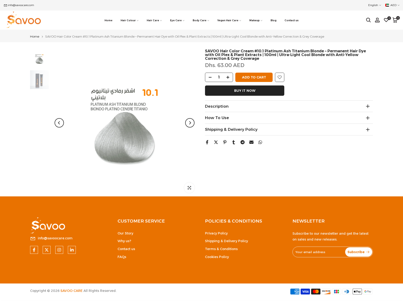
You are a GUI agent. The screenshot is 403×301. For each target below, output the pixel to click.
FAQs (122, 257)
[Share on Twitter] (216, 142)
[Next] (190, 122)
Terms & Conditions (221, 249)
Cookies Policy (217, 257)
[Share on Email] (251, 142)
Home (108, 20)
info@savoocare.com (21, 5)
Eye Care (176, 20)
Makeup (254, 20)
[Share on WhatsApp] (260, 142)
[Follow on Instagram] (59, 250)
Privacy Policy (216, 233)
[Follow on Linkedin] (72, 250)
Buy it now (244, 91)
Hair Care (153, 20)
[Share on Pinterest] (225, 142)
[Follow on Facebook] (34, 250)
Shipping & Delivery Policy (226, 241)
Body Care (199, 20)
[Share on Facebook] (207, 142)
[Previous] (59, 122)
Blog (273, 20)
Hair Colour (128, 20)
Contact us (292, 20)
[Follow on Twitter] (47, 250)
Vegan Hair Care (227, 20)
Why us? (124, 241)
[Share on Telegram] (242, 142)
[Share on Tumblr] (234, 142)
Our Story (125, 233)
